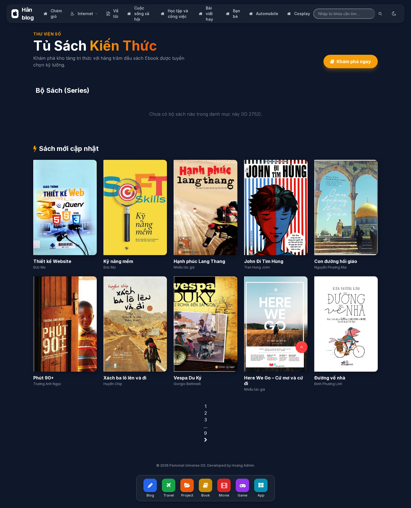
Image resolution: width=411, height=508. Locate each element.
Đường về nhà (329, 378)
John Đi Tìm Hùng (263, 261)
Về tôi (115, 13)
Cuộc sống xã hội (141, 14)
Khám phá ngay (354, 61)
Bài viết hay (209, 14)
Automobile (267, 13)
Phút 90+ (43, 378)
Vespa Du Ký (188, 378)
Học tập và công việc (178, 13)
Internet (85, 13)
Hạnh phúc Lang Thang (199, 261)
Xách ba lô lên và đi (124, 378)
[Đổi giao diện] (394, 13)
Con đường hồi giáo (335, 261)
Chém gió (56, 13)
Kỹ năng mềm (118, 261)
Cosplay (302, 13)
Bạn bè (236, 13)
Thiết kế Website (52, 261)
